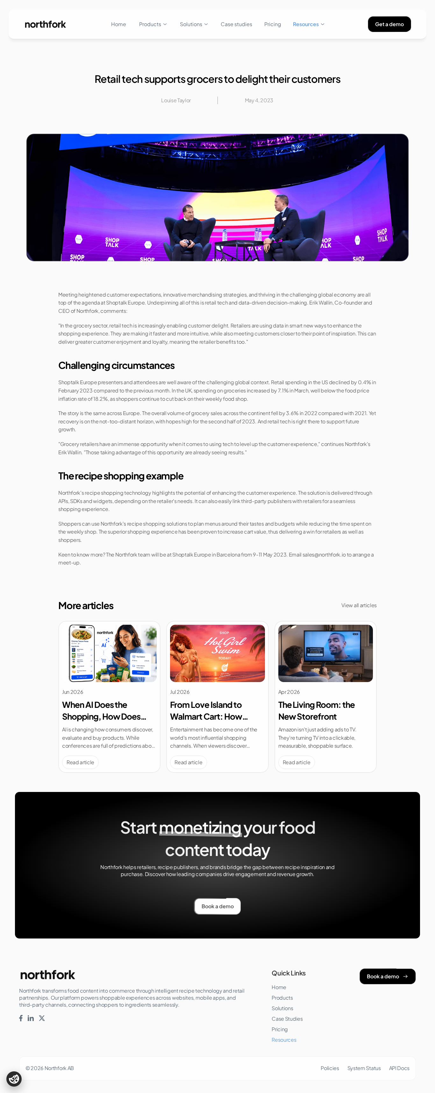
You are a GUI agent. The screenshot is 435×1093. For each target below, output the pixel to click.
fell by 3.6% (285, 413)
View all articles (359, 605)
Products (150, 24)
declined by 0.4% (350, 382)
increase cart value (244, 531)
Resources (306, 24)
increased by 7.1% (268, 390)
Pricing (272, 24)
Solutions (191, 24)
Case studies (236, 24)
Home (118, 24)
